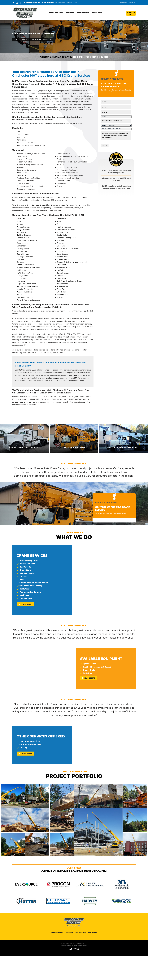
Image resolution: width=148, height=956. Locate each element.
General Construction (25, 265)
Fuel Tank (20, 259)
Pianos (19, 294)
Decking (20, 224)
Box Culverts (22, 251)
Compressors (22, 243)
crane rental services (81, 375)
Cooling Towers (23, 248)
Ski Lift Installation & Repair (68, 248)
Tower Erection (63, 273)
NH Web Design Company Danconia (77, 945)
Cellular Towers (23, 238)
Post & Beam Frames (25, 297)
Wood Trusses (62, 292)
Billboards (61, 246)
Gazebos (20, 262)
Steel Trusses (62, 289)
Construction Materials (66, 230)
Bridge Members (23, 230)
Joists (19, 221)
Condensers (21, 246)
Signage (60, 243)
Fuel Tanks (61, 240)
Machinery (21, 281)
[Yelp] (20, 2)
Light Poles (21, 278)
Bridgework (21, 232)
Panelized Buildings (25, 292)
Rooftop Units (62, 232)
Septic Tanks (62, 235)
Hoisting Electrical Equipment (28, 267)
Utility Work (61, 278)
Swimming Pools (63, 267)
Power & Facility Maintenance (28, 300)
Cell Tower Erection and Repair (69, 281)
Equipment (123, 3)
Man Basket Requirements (27, 286)
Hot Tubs (60, 270)
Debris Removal (23, 254)
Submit (105, 145)
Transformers (62, 284)
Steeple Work (62, 257)
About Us (132, 3)
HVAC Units (21, 270)
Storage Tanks (63, 259)
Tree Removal (62, 286)
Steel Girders (62, 254)
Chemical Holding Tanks (66, 238)
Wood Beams (62, 294)
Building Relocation (24, 235)
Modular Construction (25, 289)
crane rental (20, 381)
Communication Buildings (27, 240)
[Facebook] (13, 2)
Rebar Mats (61, 219)
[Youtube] (17, 2)
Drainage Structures (25, 257)
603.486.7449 (45, 3)
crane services (21, 372)
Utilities (60, 276)
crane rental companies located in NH (55, 378)
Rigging (60, 221)
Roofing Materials (64, 227)
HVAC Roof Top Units (25, 273)
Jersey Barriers (23, 276)
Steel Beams (62, 251)
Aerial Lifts (21, 219)
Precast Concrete (24, 227)
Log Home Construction (26, 284)
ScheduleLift (131, 13)
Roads (59, 224)
